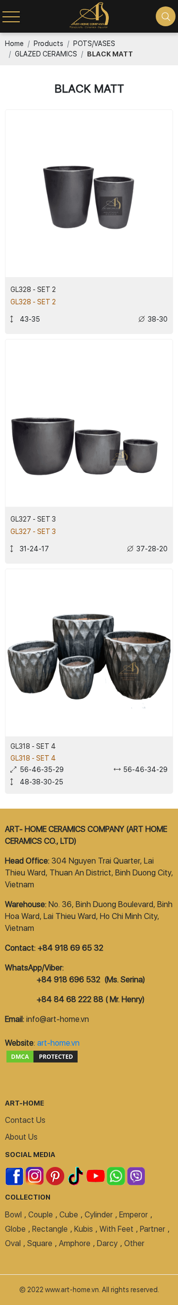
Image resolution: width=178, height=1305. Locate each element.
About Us (21, 1137)
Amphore (74, 1243)
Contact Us (25, 1120)
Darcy (107, 1243)
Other (134, 1243)
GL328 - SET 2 (33, 289)
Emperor (133, 1214)
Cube (68, 1214)
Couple (40, 1214)
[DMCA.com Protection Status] (42, 1055)
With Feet (116, 1229)
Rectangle (50, 1229)
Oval (13, 1243)
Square (39, 1243)
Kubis (83, 1229)
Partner (152, 1229)
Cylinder (99, 1214)
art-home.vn (58, 1043)
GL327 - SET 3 (33, 519)
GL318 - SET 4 (33, 746)
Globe (15, 1229)
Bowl (13, 1214)
